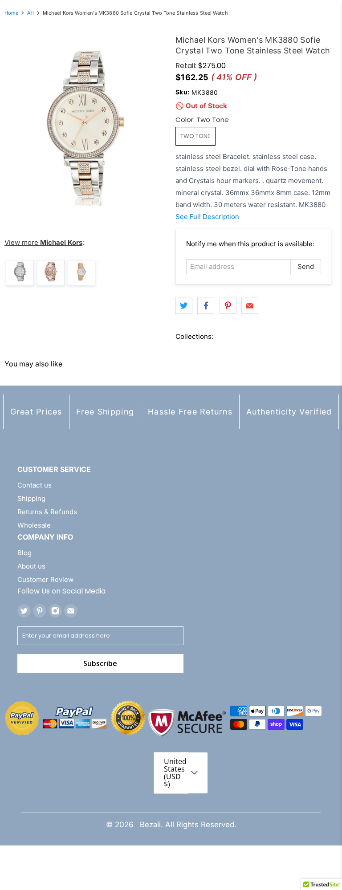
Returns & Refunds (47, 512)
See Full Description (207, 216)
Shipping (31, 498)
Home (11, 13)
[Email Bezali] (70, 611)
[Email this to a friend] (249, 305)
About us (31, 566)
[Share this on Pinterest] (228, 305)
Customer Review (45, 579)
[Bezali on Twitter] (24, 611)
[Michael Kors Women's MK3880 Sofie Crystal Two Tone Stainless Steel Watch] (85, 125)
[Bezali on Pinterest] (39, 611)
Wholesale (34, 525)
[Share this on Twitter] (183, 305)
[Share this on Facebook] (205, 305)
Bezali (150, 824)
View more (43, 242)
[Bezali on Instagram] (55, 611)
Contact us (34, 485)
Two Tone (195, 136)
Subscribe (100, 663)
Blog (24, 553)
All (30, 13)
